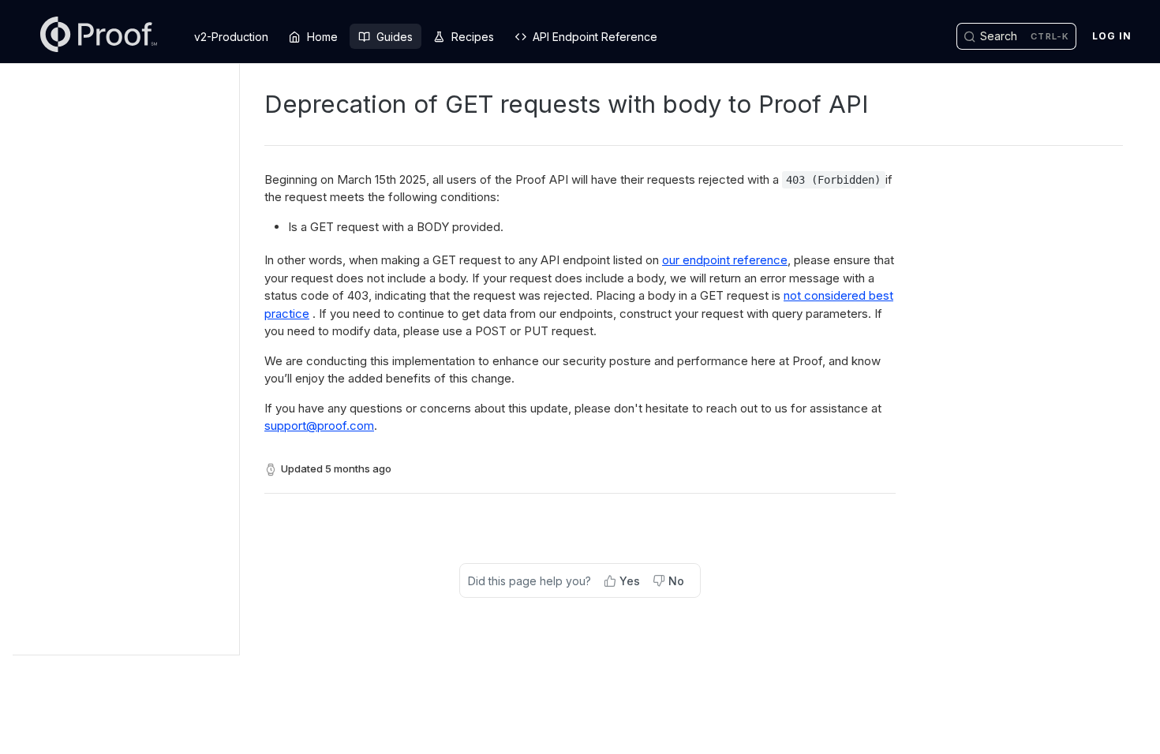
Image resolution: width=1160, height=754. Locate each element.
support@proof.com (319, 425)
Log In (1112, 36)
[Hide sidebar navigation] (236, 359)
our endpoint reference (725, 259)
